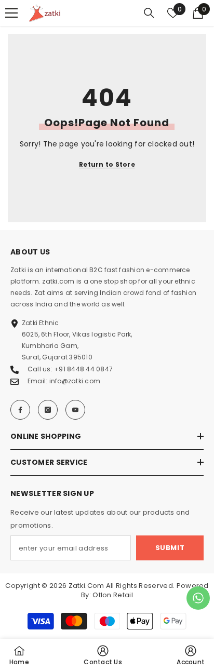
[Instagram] (48, 410)
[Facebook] (20, 410)
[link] (191, 655)
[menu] (11, 13)
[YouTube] (75, 410)
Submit (170, 548)
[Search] (149, 13)
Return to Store (107, 164)
